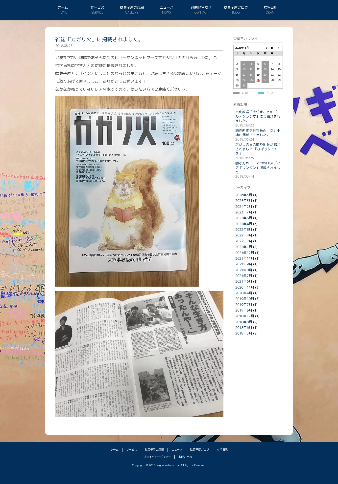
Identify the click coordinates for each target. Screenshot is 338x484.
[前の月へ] (265, 47)
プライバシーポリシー (157, 457)
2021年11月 (244, 258)
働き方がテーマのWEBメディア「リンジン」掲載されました (257, 167)
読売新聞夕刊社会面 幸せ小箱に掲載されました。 (257, 132)
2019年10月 (244, 298)
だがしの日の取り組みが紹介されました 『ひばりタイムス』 (257, 149)
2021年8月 (243, 270)
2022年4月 (243, 235)
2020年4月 (243, 293)
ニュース (166, 7)
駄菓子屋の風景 (132, 7)
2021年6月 (243, 281)
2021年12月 (244, 252)
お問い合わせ (201, 7)
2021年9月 (243, 264)
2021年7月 (243, 275)
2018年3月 (243, 333)
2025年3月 (243, 200)
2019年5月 (243, 310)
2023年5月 (243, 217)
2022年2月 (243, 241)
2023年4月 (243, 223)
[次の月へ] (279, 47)
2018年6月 (243, 327)
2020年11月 (244, 287)
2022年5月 (243, 229)
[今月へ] (272, 47)
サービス (97, 7)
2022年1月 (243, 246)
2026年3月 (243, 194)
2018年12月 (244, 316)
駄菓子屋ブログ (236, 7)
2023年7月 (243, 212)
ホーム (62, 7)
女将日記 (270, 7)
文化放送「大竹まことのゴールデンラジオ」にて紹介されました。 (257, 116)
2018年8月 (243, 321)
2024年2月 (243, 206)
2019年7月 (243, 304)
